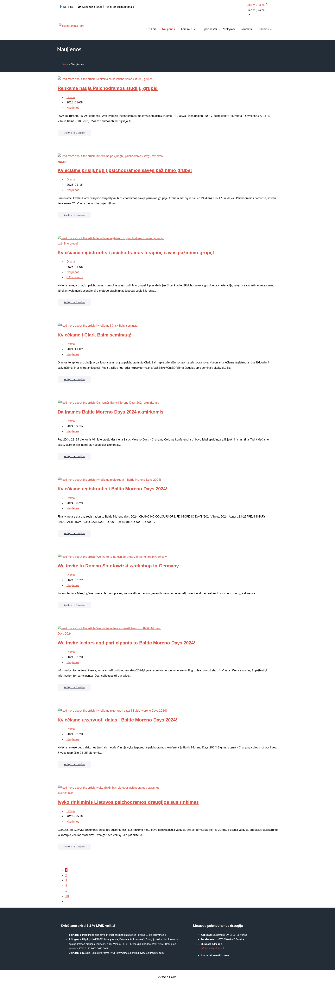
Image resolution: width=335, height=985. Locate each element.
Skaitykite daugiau (77, 132)
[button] (261, 10)
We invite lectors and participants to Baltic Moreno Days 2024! (126, 642)
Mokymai (229, 29)
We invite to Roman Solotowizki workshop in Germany (118, 565)
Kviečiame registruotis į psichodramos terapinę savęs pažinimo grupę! (136, 252)
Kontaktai (247, 29)
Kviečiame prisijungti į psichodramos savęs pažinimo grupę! (125, 170)
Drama (70, 97)
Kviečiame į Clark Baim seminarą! (94, 334)
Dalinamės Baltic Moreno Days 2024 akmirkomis (110, 411)
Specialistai (210, 29)
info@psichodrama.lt (122, 7)
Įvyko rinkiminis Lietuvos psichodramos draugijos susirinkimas (128, 802)
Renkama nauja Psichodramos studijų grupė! (108, 88)
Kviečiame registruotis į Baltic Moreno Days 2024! (112, 488)
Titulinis (151, 29)
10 (67, 896)
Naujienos (168, 29)
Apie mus (187, 29)
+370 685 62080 (92, 7)
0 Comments (74, 277)
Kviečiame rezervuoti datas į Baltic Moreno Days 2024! (117, 719)
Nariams (68, 7)
